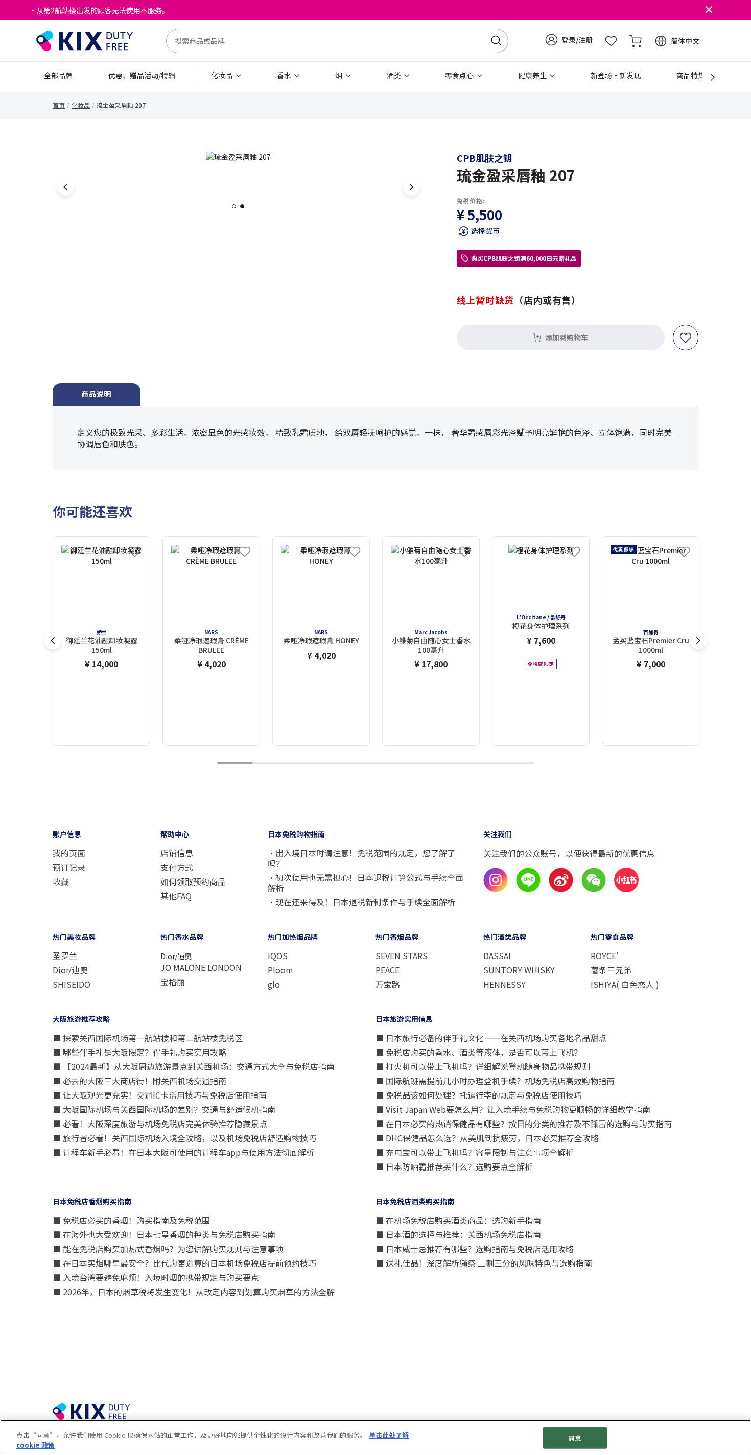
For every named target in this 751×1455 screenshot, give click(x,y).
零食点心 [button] (460, 75)
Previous (65, 187)
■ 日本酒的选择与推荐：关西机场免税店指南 (458, 1234)
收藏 (61, 881)
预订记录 (69, 867)
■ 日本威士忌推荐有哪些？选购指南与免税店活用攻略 (474, 1249)
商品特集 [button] (691, 75)
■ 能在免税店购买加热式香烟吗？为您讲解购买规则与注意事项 (168, 1249)
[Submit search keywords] (496, 41)
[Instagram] (495, 889)
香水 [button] (285, 75)
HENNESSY (504, 984)
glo (274, 984)
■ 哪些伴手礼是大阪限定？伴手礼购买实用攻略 (139, 1052)
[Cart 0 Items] (635, 41)
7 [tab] (446, 763)
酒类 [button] (395, 75)
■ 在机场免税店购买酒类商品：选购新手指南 (458, 1220)
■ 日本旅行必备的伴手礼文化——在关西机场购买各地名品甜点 (490, 1038)
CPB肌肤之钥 (484, 157)
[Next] (707, 77)
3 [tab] (305, 763)
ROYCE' (604, 955)
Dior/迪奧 (70, 970)
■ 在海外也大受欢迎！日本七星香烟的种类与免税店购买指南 (164, 1234)
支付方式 (176, 867)
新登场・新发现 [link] (616, 75)
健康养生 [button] (533, 75)
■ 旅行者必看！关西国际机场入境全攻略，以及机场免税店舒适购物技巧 (184, 1138)
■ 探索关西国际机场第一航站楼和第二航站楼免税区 (148, 1038)
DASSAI (497, 955)
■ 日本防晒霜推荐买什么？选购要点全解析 (454, 1166)
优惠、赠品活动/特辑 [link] (141, 75)
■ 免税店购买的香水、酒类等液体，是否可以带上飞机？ (478, 1052)
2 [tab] (245, 206)
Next (411, 187)
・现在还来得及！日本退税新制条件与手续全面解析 (361, 902)
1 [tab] (237, 206)
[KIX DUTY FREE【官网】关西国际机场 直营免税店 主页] (84, 40)
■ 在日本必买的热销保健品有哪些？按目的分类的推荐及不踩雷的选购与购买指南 (523, 1123)
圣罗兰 (65, 955)
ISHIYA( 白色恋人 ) (625, 984)
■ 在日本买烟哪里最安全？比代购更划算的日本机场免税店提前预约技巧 (184, 1263)
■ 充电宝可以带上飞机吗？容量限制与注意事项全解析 (474, 1152)
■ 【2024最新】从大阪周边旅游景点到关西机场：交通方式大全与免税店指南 (194, 1066)
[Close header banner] (708, 10)
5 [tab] (375, 763)
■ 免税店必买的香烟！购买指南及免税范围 (131, 1220)
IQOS (278, 955)
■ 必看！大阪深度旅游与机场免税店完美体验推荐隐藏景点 (160, 1123)
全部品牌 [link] (58, 75)
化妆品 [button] (222, 75)
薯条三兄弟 (611, 970)
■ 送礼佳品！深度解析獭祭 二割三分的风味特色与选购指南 (483, 1263)
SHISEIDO (71, 984)
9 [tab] (516, 763)
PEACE (387, 970)
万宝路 (387, 984)
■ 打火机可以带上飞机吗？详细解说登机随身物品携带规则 (482, 1066)
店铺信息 (177, 853)
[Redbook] (626, 889)
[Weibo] (561, 889)
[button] (569, 40)
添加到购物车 (566, 337)
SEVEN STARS (401, 955)
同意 (574, 1438)
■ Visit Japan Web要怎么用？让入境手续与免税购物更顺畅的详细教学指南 (512, 1109)
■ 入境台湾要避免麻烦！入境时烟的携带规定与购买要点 (156, 1277)
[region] (375, 1437)
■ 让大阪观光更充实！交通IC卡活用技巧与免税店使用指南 (160, 1095)
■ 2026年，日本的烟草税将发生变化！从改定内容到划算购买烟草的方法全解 (194, 1291)
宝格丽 (172, 981)
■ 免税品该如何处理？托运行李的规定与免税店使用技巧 (478, 1095)
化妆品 (81, 105)
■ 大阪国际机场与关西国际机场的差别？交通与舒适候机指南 (164, 1109)
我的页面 (69, 853)
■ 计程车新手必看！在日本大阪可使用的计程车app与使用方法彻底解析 (183, 1152)
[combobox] (337, 41)
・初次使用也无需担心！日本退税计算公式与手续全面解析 (365, 882)
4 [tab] (340, 763)
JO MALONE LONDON (201, 967)
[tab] (96, 394)
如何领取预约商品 (193, 881)
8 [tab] (481, 763)
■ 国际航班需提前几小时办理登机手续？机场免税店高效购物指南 (495, 1081)
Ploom (280, 970)
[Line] (528, 889)
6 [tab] (411, 763)
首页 (59, 105)
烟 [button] (339, 75)
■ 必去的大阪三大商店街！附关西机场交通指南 (139, 1081)
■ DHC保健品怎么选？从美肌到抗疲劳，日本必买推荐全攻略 (487, 1138)
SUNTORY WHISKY (519, 970)
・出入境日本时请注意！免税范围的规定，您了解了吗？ (361, 858)
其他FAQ (176, 896)
